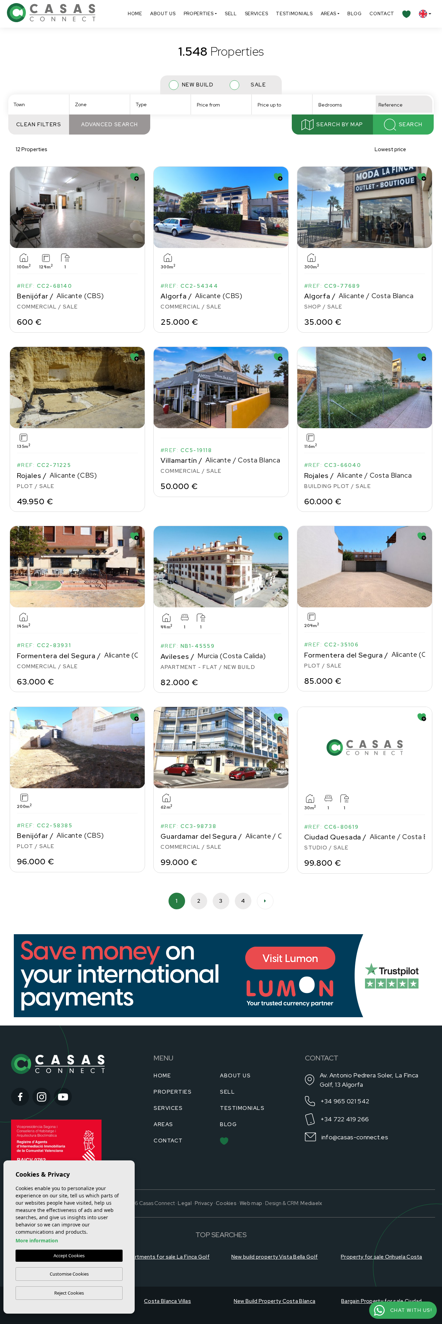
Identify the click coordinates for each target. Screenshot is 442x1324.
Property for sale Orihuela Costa (381, 1256)
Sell (231, 14)
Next (138, 207)
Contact (381, 14)
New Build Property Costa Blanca (274, 1301)
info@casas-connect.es (354, 1137)
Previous (16, 207)
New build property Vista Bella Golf (274, 1256)
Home (135, 14)
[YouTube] (63, 1097)
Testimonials (294, 14)
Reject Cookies (69, 1293)
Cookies (226, 1203)
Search (411, 124)
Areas (329, 14)
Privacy (204, 1203)
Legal (185, 1203)
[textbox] (41, 105)
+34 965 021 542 (344, 1101)
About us (163, 14)
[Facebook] (20, 1097)
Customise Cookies (69, 1274)
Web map (251, 1203)
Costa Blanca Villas (167, 1301)
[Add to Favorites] (134, 177)
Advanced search (109, 124)
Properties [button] (199, 14)
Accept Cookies (69, 1255)
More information (37, 1240)
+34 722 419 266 (344, 1119)
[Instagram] (41, 1097)
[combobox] (38, 104)
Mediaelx (311, 1203)
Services (256, 14)
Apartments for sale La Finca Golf (167, 1256)
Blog (354, 14)
